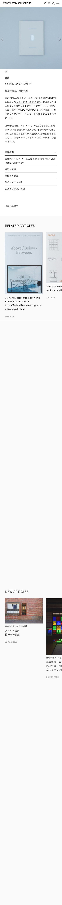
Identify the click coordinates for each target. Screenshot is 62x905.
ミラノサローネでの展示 (28, 102)
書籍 (7, 78)
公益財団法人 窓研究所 (16, 91)
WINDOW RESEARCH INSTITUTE (17, 3)
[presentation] (6, 38)
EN (49, 3)
